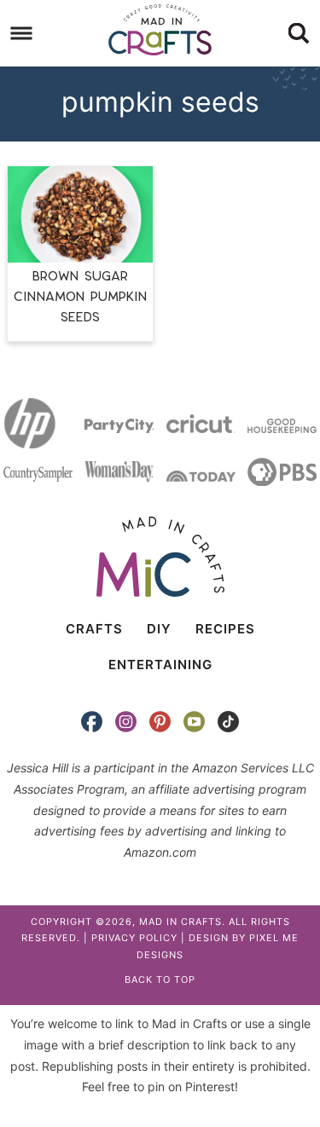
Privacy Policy (134, 938)
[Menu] (21, 33)
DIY (159, 629)
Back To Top (160, 979)
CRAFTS (94, 629)
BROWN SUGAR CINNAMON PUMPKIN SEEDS (80, 297)
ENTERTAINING (160, 664)
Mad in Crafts (160, 29)
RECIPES (225, 629)
